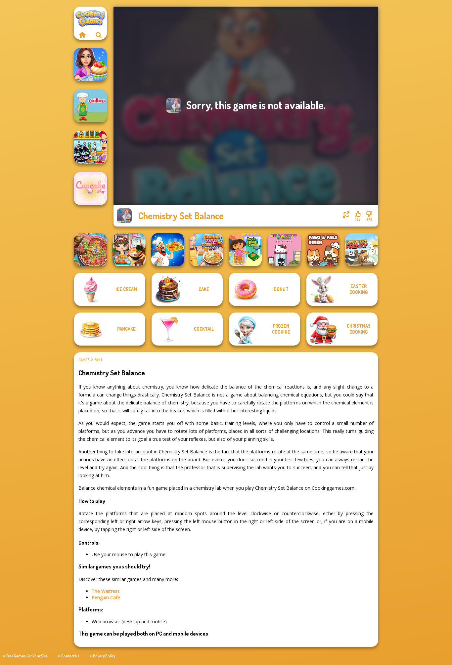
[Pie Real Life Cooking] (90, 249)
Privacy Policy (104, 655)
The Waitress (106, 591)
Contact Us (70, 655)
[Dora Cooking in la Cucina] (245, 249)
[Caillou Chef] (90, 105)
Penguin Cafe (106, 597)
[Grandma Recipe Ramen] (129, 249)
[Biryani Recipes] (167, 249)
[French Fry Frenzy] (361, 249)
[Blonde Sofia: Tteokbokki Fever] (206, 249)
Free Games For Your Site (27, 655)
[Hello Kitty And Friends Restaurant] (284, 249)
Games (83, 359)
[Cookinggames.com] (82, 35)
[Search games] (98, 35)
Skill (98, 359)
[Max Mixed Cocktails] (90, 147)
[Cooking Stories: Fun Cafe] (90, 64)
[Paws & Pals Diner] (322, 249)
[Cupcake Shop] (90, 188)
